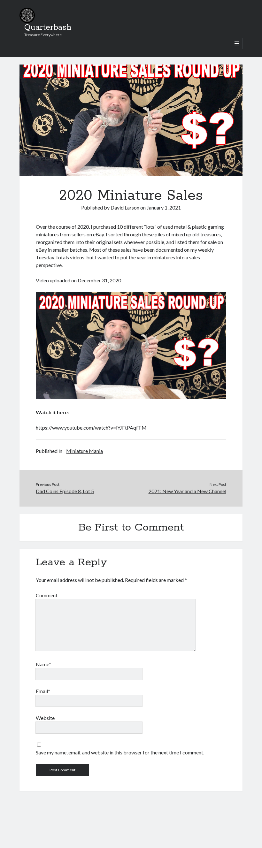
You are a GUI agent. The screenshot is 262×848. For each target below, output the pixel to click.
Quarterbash (48, 27)
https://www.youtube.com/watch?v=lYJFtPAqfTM (91, 427)
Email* (43, 691)
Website (45, 718)
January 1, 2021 (164, 207)
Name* (43, 664)
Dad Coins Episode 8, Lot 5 (65, 491)
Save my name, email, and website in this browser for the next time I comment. (120, 752)
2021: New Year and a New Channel (187, 491)
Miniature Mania (84, 451)
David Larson (125, 207)
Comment (47, 595)
